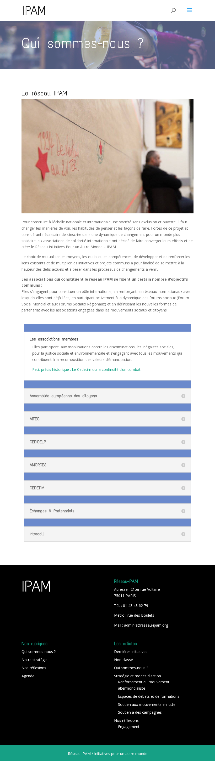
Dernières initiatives (130, 651)
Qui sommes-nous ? (39, 651)
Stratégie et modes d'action (137, 675)
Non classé (123, 659)
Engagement (128, 726)
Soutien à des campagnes (140, 712)
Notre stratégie (34, 659)
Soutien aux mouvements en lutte (146, 704)
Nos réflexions (34, 667)
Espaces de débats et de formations (148, 696)
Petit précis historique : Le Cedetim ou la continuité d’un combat (86, 369)
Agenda (28, 675)
